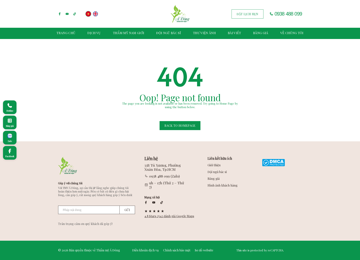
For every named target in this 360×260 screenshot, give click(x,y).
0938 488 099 (288, 14)
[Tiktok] (74, 13)
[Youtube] (67, 13)
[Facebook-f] (59, 13)
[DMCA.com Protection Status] (273, 162)
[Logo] (180, 13)
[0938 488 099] (271, 14)
